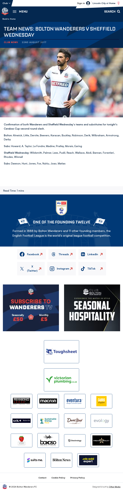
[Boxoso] (48, 440)
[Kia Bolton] (21, 421)
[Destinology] (75, 440)
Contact (42, 478)
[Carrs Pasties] (101, 401)
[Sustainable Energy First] (48, 421)
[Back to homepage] (5, 11)
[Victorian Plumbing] (61, 379)
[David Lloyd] (75, 421)
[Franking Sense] (21, 401)
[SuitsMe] (34, 460)
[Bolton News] (61, 460)
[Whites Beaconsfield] (21, 440)
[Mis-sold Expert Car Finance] (88, 460)
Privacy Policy (77, 478)
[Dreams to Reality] (101, 440)
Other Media (114, 487)
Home (13, 19)
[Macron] (48, 401)
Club (5, 3)
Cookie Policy (58, 478)
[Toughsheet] (61, 351)
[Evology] (101, 421)
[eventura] (75, 401)
